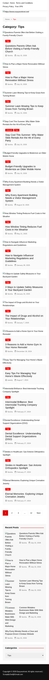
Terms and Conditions (24, 3)
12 (31, 513)
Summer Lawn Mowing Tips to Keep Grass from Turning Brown (31, 583)
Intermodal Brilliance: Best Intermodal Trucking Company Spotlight (21, 405)
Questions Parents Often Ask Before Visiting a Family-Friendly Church (22, 49)
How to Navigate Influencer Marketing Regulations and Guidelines (19, 258)
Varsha (10, 55)
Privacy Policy (8, 6)
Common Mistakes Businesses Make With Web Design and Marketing (31, 610)
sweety (10, 380)
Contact (6, 3)
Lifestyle (9, 130)
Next (38, 513)
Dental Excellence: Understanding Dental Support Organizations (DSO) (23, 436)
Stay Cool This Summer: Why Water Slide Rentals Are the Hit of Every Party (24, 138)
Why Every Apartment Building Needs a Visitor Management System (21, 198)
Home (12, 3)
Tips (7, 41)
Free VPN (19, 6)
